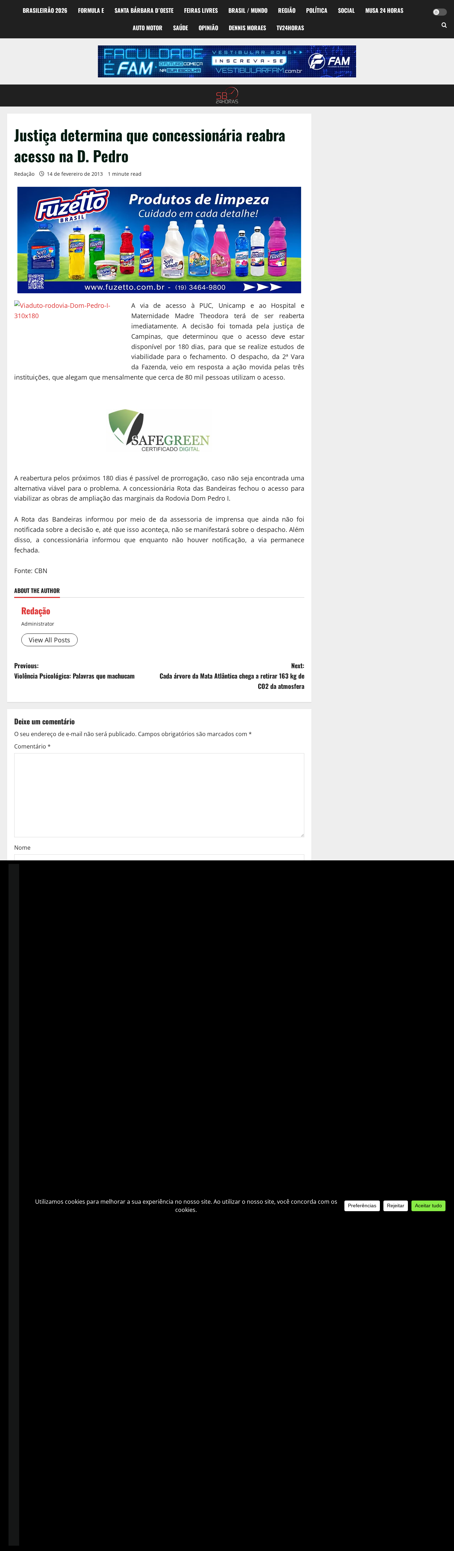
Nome (22, 847)
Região (286, 10)
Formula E (91, 10)
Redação (24, 173)
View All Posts (49, 640)
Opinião (208, 27)
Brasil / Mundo (247, 10)
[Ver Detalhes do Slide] (227, 61)
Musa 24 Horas (384, 10)
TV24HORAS (290, 27)
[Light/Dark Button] (440, 12)
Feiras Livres (201, 10)
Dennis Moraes (247, 27)
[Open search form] (444, 25)
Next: (232, 676)
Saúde (180, 27)
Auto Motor (147, 27)
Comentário (32, 746)
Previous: (74, 670)
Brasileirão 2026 (45, 10)
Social (346, 10)
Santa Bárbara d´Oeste (144, 10)
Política (316, 10)
